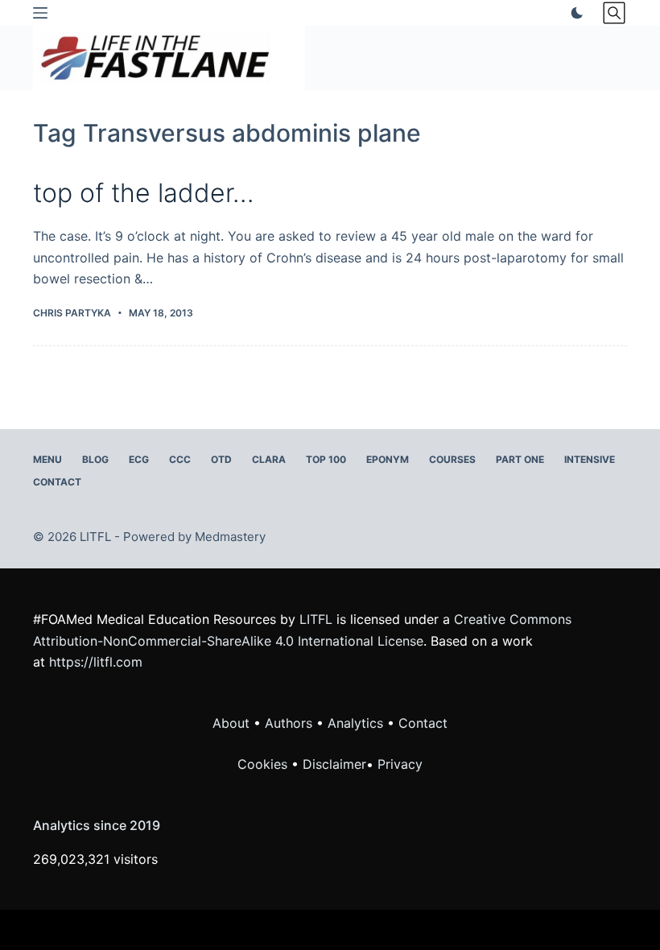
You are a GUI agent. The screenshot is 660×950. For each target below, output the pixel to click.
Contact (57, 482)
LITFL (315, 619)
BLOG (95, 459)
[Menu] (40, 13)
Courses (452, 459)
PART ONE (520, 459)
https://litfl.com (95, 662)
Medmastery (230, 536)
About (231, 723)
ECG (139, 459)
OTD (221, 459)
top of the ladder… (143, 193)
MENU (47, 459)
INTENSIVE (589, 459)
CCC (180, 459)
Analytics (355, 723)
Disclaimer (334, 764)
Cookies (264, 764)
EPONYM (387, 459)
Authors (288, 723)
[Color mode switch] (574, 13)
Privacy (400, 764)
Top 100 (326, 459)
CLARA (269, 459)
